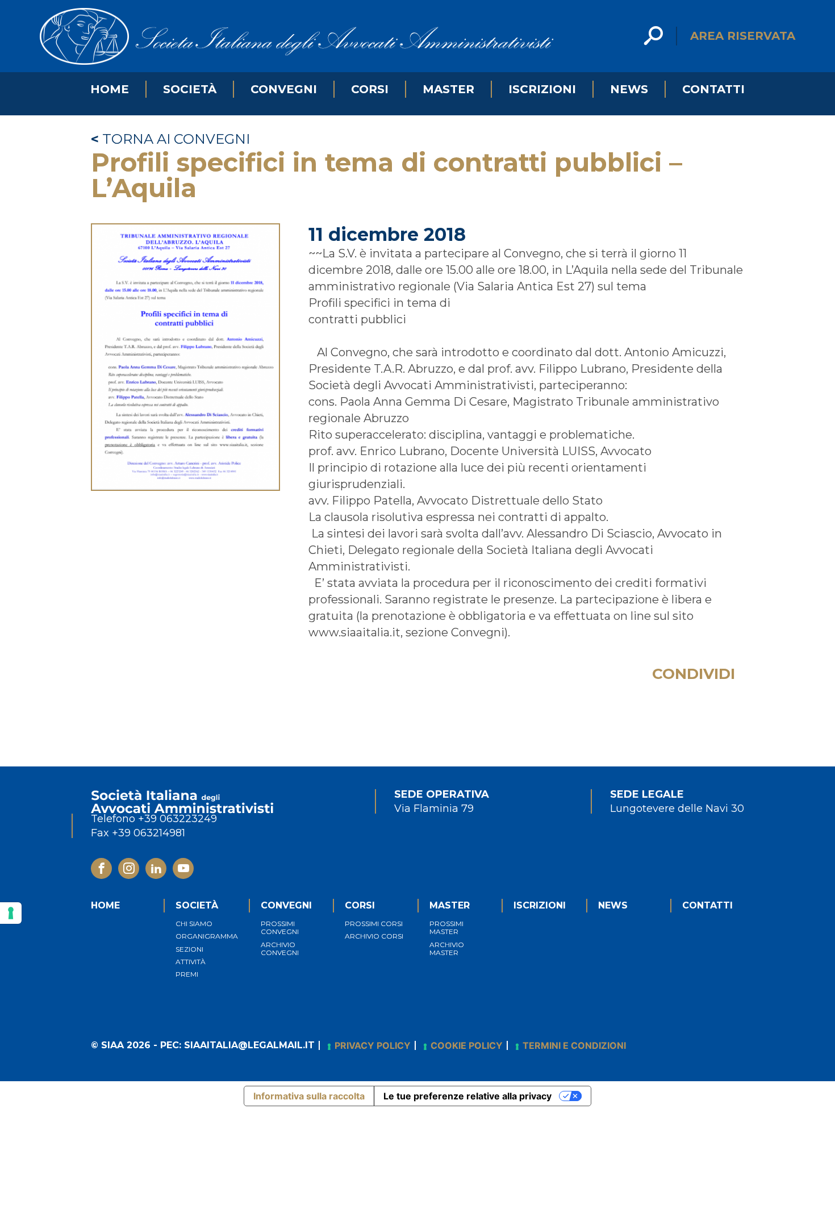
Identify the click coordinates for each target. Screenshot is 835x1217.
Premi (187, 974)
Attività (191, 961)
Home (109, 89)
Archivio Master (446, 948)
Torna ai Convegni (170, 139)
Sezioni (189, 949)
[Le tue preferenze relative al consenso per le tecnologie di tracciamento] (11, 913)
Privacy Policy (373, 1045)
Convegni (283, 89)
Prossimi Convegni (280, 927)
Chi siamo (194, 923)
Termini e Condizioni (574, 1045)
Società (189, 89)
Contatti (713, 89)
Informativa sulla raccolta (309, 1096)
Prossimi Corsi (374, 923)
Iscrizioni (542, 89)
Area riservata (742, 36)
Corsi (370, 89)
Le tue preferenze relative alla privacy (467, 1096)
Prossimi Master (446, 927)
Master (448, 89)
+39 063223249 (177, 819)
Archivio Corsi (374, 936)
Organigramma (207, 936)
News (629, 89)
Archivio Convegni (280, 948)
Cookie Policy (467, 1045)
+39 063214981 (148, 833)
